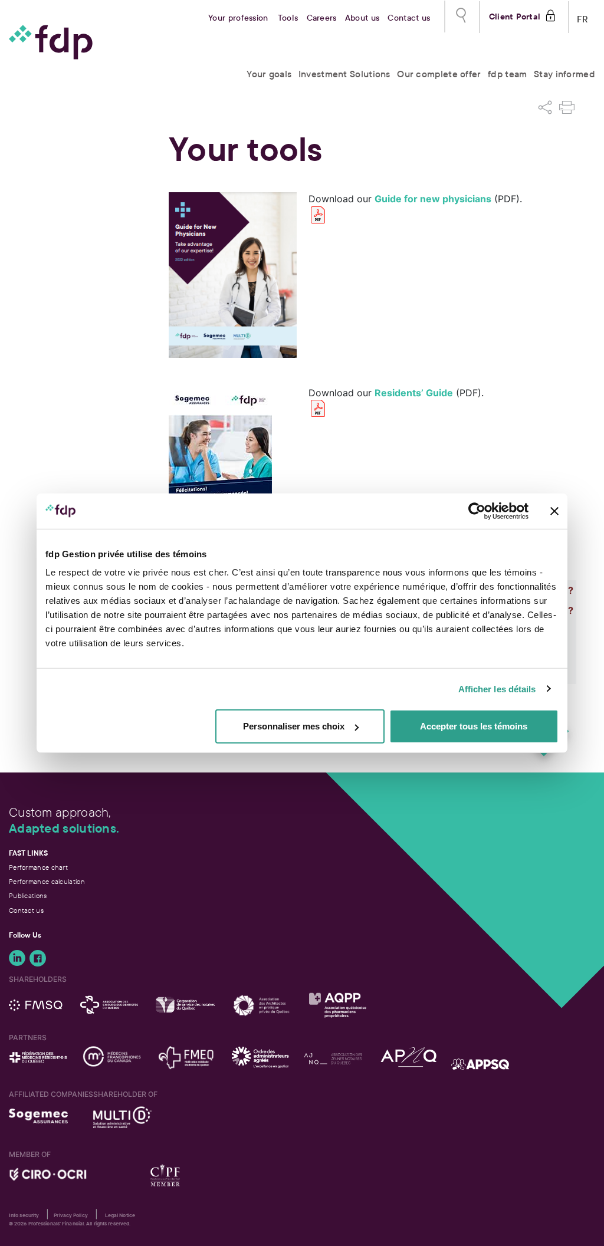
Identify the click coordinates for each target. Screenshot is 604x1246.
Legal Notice (120, 1215)
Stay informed (564, 74)
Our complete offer (439, 74)
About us (362, 18)
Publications (28, 896)
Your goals (269, 74)
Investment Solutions (344, 74)
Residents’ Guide (414, 393)
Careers (322, 18)
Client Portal (514, 15)
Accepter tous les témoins (473, 726)
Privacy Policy (70, 1215)
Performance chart (38, 867)
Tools (288, 18)
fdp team (507, 74)
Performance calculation (47, 881)
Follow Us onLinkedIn (17, 958)
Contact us (409, 18)
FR (583, 16)
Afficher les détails (497, 688)
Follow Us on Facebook (37, 958)
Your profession (238, 18)
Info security (24, 1215)
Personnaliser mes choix (293, 726)
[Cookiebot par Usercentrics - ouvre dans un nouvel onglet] (476, 511)
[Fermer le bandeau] (554, 511)
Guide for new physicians (433, 199)
